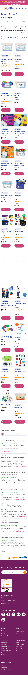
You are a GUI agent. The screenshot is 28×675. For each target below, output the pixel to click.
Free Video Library (6, 646)
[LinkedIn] (24, 614)
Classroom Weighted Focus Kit (7, 304)
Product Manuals (20, 640)
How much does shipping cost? (10, 522)
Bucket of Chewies (20, 371)
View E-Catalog (20, 648)
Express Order (20, 631)
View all (3, 551)
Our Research (5, 638)
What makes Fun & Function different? (12, 537)
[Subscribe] (24, 572)
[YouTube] (19, 614)
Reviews (3, 654)
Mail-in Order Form (21, 638)
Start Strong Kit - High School (7, 132)
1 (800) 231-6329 (8, 595)
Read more (23, 33)
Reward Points (20, 644)
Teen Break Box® (6, 96)
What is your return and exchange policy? (13, 457)
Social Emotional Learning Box (6, 196)
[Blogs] (3, 620)
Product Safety (5, 640)
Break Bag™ (18, 195)
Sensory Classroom (12, 22)
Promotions (19, 646)
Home (3, 22)
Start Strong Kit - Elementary (7, 164)
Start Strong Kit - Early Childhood (20, 132)
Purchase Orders (20, 635)
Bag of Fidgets (5, 404)
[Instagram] (3, 614)
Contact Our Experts (9, 598)
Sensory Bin (18, 407)
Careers (3, 665)
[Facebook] (8, 614)
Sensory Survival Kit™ (6, 232)
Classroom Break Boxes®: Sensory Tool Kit (6, 59)
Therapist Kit (18, 231)
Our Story (4, 633)
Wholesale (4, 667)
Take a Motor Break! (5, 269)
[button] (2, 8)
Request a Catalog (21, 650)
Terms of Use (4, 652)
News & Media (5, 648)
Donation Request (6, 669)
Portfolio (3, 644)
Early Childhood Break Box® (19, 58)
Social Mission (5, 642)
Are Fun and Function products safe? (12, 489)
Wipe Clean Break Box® (19, 96)
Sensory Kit (4, 371)
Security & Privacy (6, 650)
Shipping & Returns (21, 633)
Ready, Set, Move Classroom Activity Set (7, 338)
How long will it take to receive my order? (13, 440)
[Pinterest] (13, 614)
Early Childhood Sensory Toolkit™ (20, 164)
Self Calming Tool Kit (19, 269)
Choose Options (6, 74)
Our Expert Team (5, 635)
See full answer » (6, 451)
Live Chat (6, 603)
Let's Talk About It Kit (20, 340)
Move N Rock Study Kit (20, 304)
